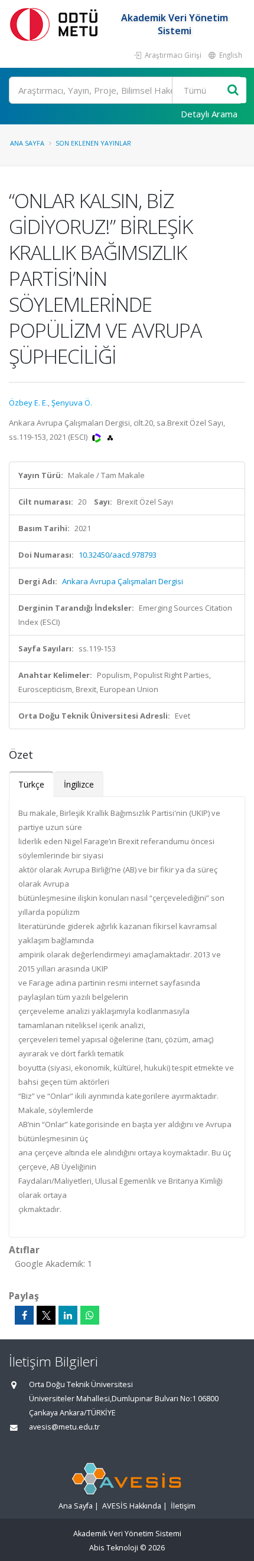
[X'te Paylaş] (46, 1315)
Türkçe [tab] (31, 784)
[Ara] (233, 90)
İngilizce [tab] (79, 784)
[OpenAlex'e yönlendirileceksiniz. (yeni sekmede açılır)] (110, 437)
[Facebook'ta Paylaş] (24, 1315)
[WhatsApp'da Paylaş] (89, 1315)
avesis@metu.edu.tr (64, 1427)
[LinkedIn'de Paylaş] (67, 1315)
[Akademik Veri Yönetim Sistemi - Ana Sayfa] (56, 24)
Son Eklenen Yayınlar (93, 143)
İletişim (183, 1506)
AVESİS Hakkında (131, 1506)
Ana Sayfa (27, 143)
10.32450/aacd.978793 (118, 554)
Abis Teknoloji (113, 1548)
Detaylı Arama (209, 114)
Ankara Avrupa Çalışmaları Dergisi (122, 581)
